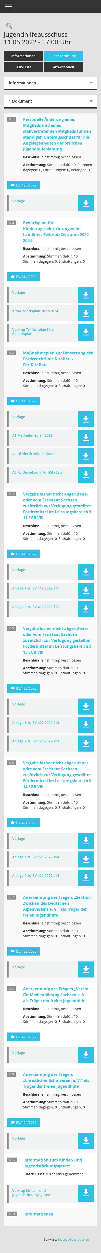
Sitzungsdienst (73, 1239)
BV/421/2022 (26, 822)
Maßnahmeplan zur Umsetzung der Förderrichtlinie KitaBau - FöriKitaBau (58, 359)
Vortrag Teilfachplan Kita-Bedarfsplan (33, 332)
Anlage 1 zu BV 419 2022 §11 (35, 588)
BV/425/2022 (26, 185)
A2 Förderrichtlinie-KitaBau (35, 454)
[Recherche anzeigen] (8, 26)
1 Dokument (20, 101)
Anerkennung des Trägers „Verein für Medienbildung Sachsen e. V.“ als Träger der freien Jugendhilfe (55, 994)
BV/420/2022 (26, 688)
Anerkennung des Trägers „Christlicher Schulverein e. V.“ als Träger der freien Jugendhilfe (56, 1080)
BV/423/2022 (26, 1036)
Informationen (23, 56)
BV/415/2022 (26, 401)
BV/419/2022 (26, 554)
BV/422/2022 (26, 951)
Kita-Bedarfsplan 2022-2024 (35, 311)
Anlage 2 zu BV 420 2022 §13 (35, 741)
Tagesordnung (64, 56)
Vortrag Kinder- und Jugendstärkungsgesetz (31, 1193)
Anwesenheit (64, 67)
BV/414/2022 (26, 276)
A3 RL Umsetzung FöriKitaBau (37, 472)
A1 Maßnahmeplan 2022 (32, 435)
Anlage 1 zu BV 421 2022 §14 (35, 857)
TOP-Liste (23, 67)
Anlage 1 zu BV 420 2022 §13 (35, 723)
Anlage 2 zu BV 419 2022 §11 (35, 607)
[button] (86, 203)
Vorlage (18, 201)
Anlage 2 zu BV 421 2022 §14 (35, 876)
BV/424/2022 (26, 1122)
